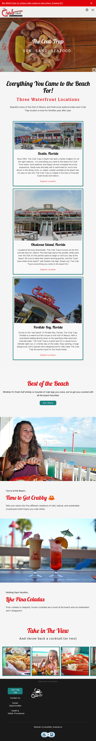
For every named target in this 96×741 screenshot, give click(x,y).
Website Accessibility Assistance (48, 727)
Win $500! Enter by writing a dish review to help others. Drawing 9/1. (32, 3)
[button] (16, 661)
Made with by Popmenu (30, 681)
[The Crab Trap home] (12, 12)
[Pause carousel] (94, 70)
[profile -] (87, 9)
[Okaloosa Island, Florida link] (48, 215)
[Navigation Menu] (92, 10)
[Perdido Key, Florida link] (48, 300)
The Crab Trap (37, 693)
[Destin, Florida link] (48, 136)
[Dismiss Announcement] (91, 3)
